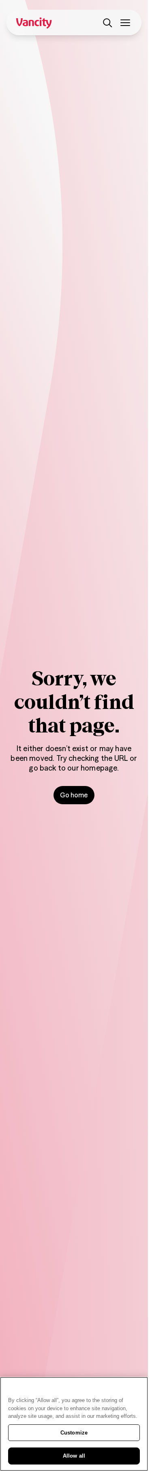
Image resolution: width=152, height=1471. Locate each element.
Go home (74, 795)
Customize (74, 1433)
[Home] (34, 22)
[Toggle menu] (125, 22)
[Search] (107, 23)
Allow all (74, 1456)
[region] (74, 1424)
